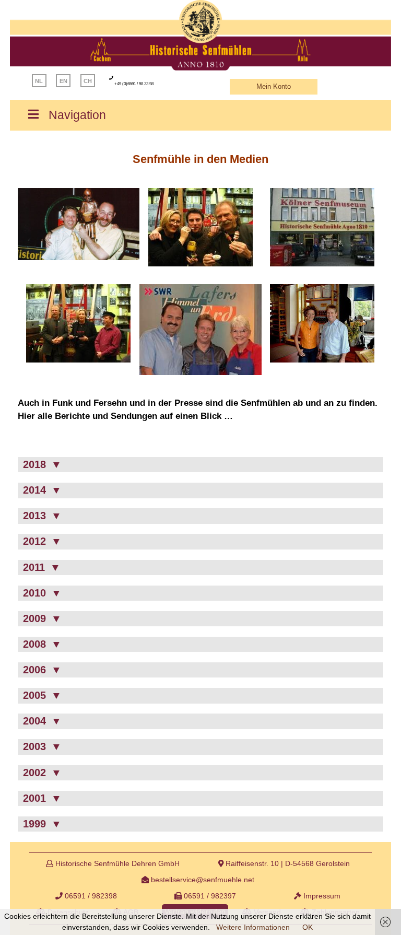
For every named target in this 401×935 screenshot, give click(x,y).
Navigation (77, 115)
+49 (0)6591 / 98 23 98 (134, 83)
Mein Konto (273, 86)
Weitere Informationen (253, 927)
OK (307, 927)
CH (88, 81)
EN (63, 81)
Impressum (320, 896)
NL (39, 81)
